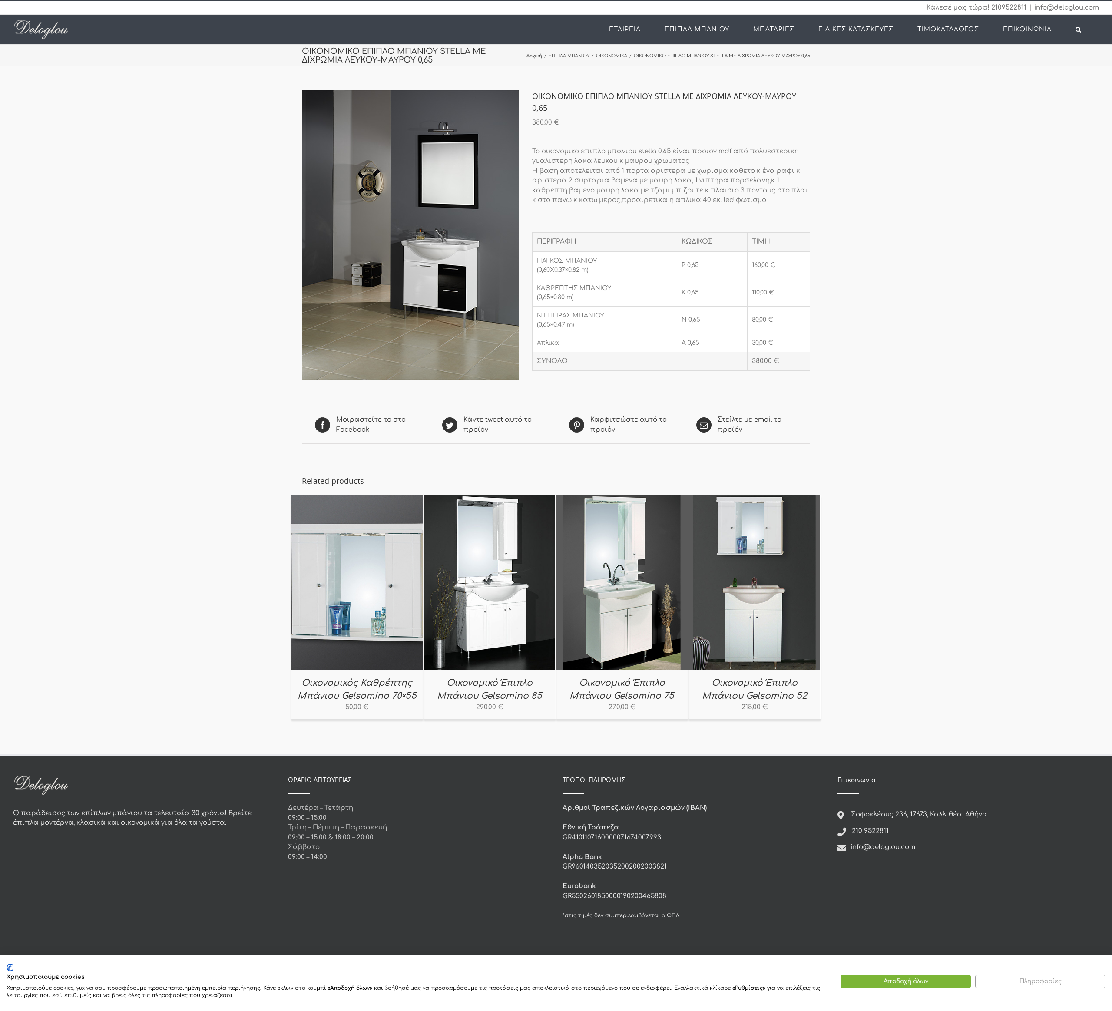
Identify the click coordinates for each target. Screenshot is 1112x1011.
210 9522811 (870, 831)
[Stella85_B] (410, 235)
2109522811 (1008, 7)
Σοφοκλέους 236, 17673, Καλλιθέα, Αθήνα (919, 814)
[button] (1078, 29)
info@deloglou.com (1066, 7)
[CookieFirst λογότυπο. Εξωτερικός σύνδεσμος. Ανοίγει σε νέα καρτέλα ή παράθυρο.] (10, 967)
